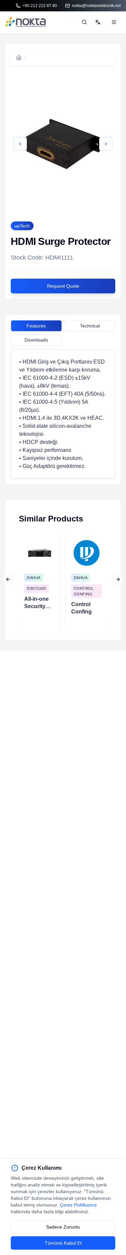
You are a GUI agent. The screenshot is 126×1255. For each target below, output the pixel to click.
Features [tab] (36, 325)
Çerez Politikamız (78, 1205)
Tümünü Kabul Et (63, 1243)
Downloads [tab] (36, 340)
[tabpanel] (63, 414)
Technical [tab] (90, 325)
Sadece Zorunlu (63, 1227)
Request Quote (63, 286)
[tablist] (63, 326)
